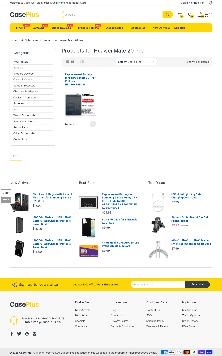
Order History (190, 321)
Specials (80, 321)
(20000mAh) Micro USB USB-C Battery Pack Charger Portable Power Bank (52, 220)
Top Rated (156, 183)
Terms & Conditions (122, 326)
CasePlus (25, 352)
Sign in (187, 2)
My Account (189, 310)
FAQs (149, 315)
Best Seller (88, 183)
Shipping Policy (155, 321)
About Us (116, 315)
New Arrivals (20, 183)
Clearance (81, 326)
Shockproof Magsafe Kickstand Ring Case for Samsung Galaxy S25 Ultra (52, 197)
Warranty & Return (157, 326)
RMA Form (188, 326)
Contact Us (153, 310)
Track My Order (191, 315)
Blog (113, 310)
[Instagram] (34, 334)
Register (199, 2)
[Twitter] (19, 334)
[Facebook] (12, 334)
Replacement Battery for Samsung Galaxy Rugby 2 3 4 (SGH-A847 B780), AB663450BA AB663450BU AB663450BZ (120, 201)
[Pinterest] (27, 334)
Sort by (122, 61)
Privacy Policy (119, 321)
